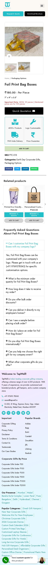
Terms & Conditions (9, 438)
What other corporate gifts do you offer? (24, 363)
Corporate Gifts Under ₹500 (13, 477)
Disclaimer (6, 434)
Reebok (28, 453)
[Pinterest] (23, 413)
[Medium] (28, 413)
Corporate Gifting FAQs (9, 424)
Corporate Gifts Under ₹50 (12, 464)
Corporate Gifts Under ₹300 (13, 472)
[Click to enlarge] (9, 56)
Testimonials (6, 447)
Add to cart (24, 149)
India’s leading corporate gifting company (26, 379)
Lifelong (28, 449)
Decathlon (29, 440)
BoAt (27, 432)
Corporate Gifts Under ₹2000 (14, 485)
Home (7, 78)
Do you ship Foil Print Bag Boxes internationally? (23, 342)
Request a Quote (13, 215)
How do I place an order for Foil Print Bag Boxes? (23, 332)
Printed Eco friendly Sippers (16, 207)
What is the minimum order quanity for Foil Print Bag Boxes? (22, 280)
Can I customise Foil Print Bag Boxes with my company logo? (22, 245)
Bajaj (27, 428)
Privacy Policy (7, 430)
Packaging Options (19, 78)
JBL (26, 444)
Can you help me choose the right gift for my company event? (24, 353)
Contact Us (6, 443)
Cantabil (28, 436)
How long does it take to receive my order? (23, 290)
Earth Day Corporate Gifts (28, 159)
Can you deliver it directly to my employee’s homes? (23, 311)
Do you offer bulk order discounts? (18, 301)
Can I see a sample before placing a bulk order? (20, 322)
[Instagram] (8, 413)
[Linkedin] (13, 413)
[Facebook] (3, 413)
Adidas (28, 423)
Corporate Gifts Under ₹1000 (13, 481)
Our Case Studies (9, 451)
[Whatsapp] (18, 413)
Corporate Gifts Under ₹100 (13, 468)
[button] (42, 6)
